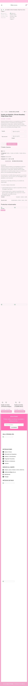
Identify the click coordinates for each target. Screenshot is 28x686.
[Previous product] (23, 111)
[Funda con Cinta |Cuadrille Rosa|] (20, 255)
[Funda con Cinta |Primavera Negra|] (7, 255)
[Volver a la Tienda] (24, 111)
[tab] (8, 161)
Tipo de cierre (4, 136)
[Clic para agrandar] (3, 9)
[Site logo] (14, 5)
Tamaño (3, 131)
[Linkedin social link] (11, 159)
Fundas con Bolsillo (14, 153)
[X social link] (8, 159)
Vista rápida (2, 402)
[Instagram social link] (15, 1)
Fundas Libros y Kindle (14, 111)
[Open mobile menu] (1, 5)
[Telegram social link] (13, 159)
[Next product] (26, 111)
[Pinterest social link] (10, 159)
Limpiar (13, 138)
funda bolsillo (8, 156)
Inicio (2, 111)
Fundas (6, 111)
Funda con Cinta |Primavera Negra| (6, 405)
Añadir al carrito (12, 144)
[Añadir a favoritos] (6, 402)
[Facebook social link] (13, 1)
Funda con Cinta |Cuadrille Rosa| (18, 405)
